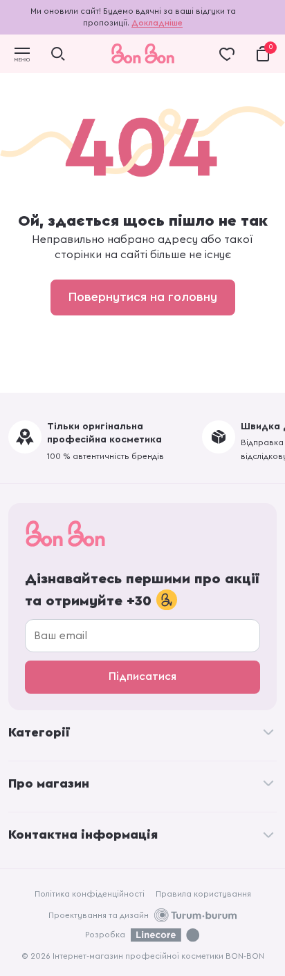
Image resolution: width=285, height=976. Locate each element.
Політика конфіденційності (90, 894)
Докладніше (157, 23)
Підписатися (142, 676)
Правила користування (203, 894)
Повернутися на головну (142, 297)
